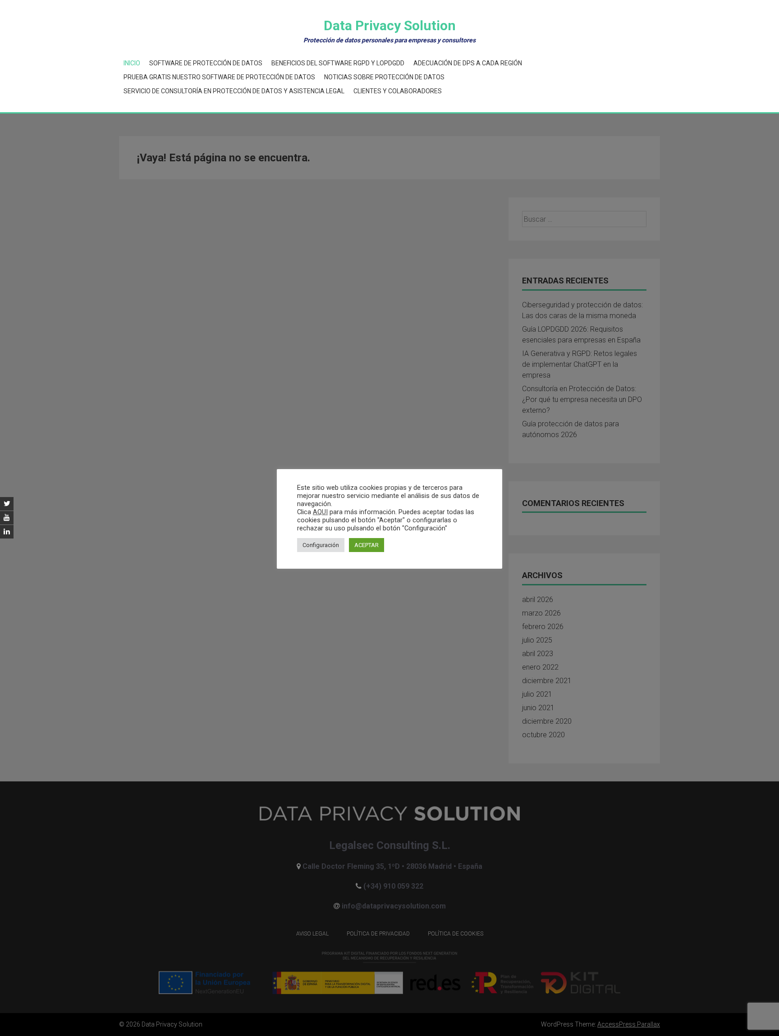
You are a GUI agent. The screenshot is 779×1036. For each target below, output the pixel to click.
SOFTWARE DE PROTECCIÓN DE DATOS (205, 63)
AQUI (320, 512)
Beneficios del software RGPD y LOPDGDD (337, 63)
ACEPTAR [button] (366, 545)
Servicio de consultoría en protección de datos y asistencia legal (234, 91)
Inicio (132, 63)
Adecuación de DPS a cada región (467, 63)
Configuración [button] (320, 545)
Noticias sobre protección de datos (384, 77)
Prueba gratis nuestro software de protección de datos (219, 77)
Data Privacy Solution (390, 25)
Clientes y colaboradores (397, 91)
